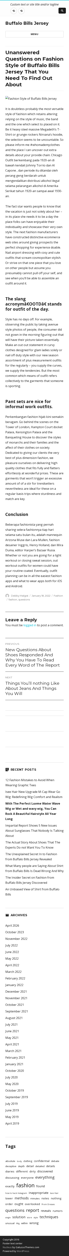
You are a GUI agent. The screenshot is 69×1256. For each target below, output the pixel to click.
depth (21, 1166)
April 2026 (12, 926)
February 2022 (15, 978)
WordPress (22, 1251)
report (32, 1210)
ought (19, 1204)
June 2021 (12, 1031)
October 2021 (14, 1005)
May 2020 (12, 1084)
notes (45, 1198)
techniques (49, 1217)
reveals (46, 1211)
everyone (27, 1177)
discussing (12, 1177)
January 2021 (14, 1064)
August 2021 (14, 1018)
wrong (34, 1223)
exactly (10, 1186)
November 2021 (16, 998)
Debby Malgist (19, 595)
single (8, 1217)
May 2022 (12, 959)
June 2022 (12, 952)
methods (22, 1198)
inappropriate (38, 1193)
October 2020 (14, 1071)
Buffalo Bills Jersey (27, 23)
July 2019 (11, 1104)
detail (30, 1166)
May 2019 (12, 1117)
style (36, 1217)
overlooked (32, 1204)
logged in (29, 625)
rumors (58, 1211)
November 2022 (16, 939)
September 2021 (16, 1011)
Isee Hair (54, 1193)
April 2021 (12, 1044)
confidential (41, 1161)
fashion (13, 599)
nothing (56, 1198)
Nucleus (7, 1247)
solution (18, 1217)
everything (44, 1177)
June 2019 (12, 1110)
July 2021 (11, 1025)
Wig (18, 1223)
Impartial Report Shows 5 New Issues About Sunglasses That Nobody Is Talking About (34, 830)
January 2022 (14, 985)
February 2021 (15, 1057)
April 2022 (12, 965)
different (22, 1171)
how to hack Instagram (16, 1193)
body (19, 1161)
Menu (34, 34)
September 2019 (16, 1097)
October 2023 (14, 932)
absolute (10, 1161)
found (40, 1186)
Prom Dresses (48, 1204)
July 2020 (11, 1077)
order (9, 1204)
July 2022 (11, 945)
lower (9, 1198)
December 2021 (16, 992)
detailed (40, 1166)
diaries (9, 1171)
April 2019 (12, 1123)
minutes (35, 1198)
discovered (45, 1171)
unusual (10, 1223)
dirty (32, 1171)
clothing (27, 1161)
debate (55, 1161)
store (29, 1217)
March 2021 (13, 1051)
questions (24, 599)
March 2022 (13, 972)
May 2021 (12, 1038)
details (50, 1166)
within (24, 1223)
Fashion (58, 595)
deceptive (10, 1166)
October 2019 (14, 1090)
